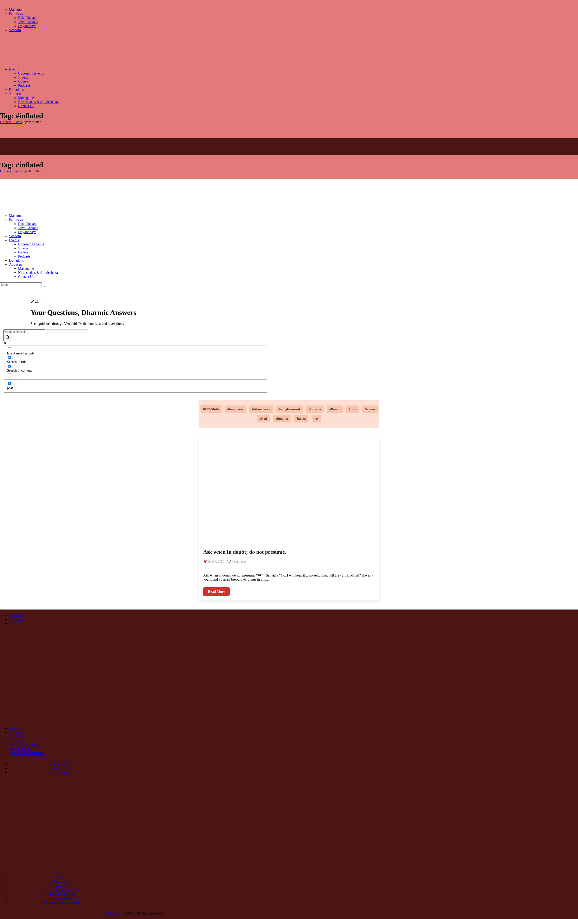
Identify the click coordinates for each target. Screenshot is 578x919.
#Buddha (281, 418)
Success (370, 409)
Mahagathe (114, 913)
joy (316, 418)
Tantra (301, 418)
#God (263, 418)
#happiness (235, 409)
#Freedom (211, 409)
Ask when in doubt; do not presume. (244, 552)
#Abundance (261, 409)
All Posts (15, 122)
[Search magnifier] (7, 337)
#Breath (334, 409)
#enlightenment (289, 409)
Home (4, 122)
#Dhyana (315, 409)
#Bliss (353, 409)
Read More (216, 591)
